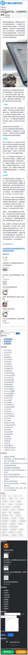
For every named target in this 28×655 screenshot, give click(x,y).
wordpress (10, 504)
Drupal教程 (8, 400)
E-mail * (22, 614)
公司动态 (8, 350)
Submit (3, 635)
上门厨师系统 (7, 344)
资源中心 (6, 606)
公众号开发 (7, 597)
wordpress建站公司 (6, 507)
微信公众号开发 (9, 423)
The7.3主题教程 (9, 391)
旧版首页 (6, 608)
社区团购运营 (8, 445)
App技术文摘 (8, 377)
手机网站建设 (12, 523)
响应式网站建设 (5, 518)
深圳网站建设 (5, 529)
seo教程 (10, 498)
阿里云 (21, 535)
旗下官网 (6, 601)
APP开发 (4, 495)
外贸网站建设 (9, 382)
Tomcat (3, 504)
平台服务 (6, 590)
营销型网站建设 (5, 535)
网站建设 (4, 532)
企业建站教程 (9, 380)
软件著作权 (14, 535)
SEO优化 (4, 498)
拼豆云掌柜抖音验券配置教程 (12, 468)
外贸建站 (21, 518)
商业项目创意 (8, 434)
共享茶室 (4, 512)
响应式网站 (18, 515)
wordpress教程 (16, 507)
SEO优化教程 (9, 373)
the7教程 (19, 501)
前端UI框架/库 (9, 407)
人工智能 (7, 420)
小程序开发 (7, 595)
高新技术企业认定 (9, 450)
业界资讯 (8, 359)
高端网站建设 (8, 386)
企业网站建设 (20, 509)
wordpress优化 (19, 504)
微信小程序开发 (9, 425)
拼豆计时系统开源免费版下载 (10, 287)
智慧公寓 (7, 441)
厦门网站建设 (5, 515)
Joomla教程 (8, 402)
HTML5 (7, 355)
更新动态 (8, 411)
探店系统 (20, 523)
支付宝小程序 (8, 427)
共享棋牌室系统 (8, 339)
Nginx (15, 495)
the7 (16, 498)
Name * (2, 614)
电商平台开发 (8, 398)
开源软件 (8, 364)
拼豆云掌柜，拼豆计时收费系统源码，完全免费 (15, 572)
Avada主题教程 (9, 393)
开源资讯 (6, 604)
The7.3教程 (4, 501)
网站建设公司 (11, 532)
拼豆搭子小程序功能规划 (9, 308)
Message (3, 631)
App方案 (7, 353)
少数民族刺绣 (22, 521)
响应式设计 (8, 366)
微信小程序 (4, 523)
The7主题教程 (9, 389)
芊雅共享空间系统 (9, 447)
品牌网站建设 (8, 384)
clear (7, 635)
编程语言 (8, 357)
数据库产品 (8, 368)
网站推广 (19, 532)
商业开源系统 (8, 432)
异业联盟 (7, 436)
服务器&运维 (9, 405)
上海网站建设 (5, 509)
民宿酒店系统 (7, 341)
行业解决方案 (8, 414)
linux (10, 495)
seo (20, 495)
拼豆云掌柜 (8, 438)
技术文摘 (7, 409)
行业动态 (7, 418)
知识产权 (7, 443)
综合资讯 (11, 244)
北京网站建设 (17, 512)
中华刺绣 (7, 429)
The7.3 (22, 498)
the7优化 (12, 501)
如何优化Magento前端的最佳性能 (12, 248)
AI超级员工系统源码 (9, 456)
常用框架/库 (8, 395)
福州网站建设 (13, 529)
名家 (12, 515)
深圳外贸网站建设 (13, 526)
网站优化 (21, 529)
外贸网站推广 (13, 521)
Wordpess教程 (9, 375)
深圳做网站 (4, 526)
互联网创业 (8, 371)
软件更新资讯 (9, 416)
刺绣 (10, 512)
